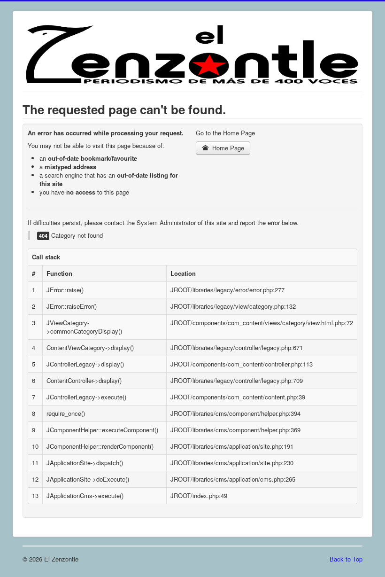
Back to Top (346, 558)
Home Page (227, 147)
